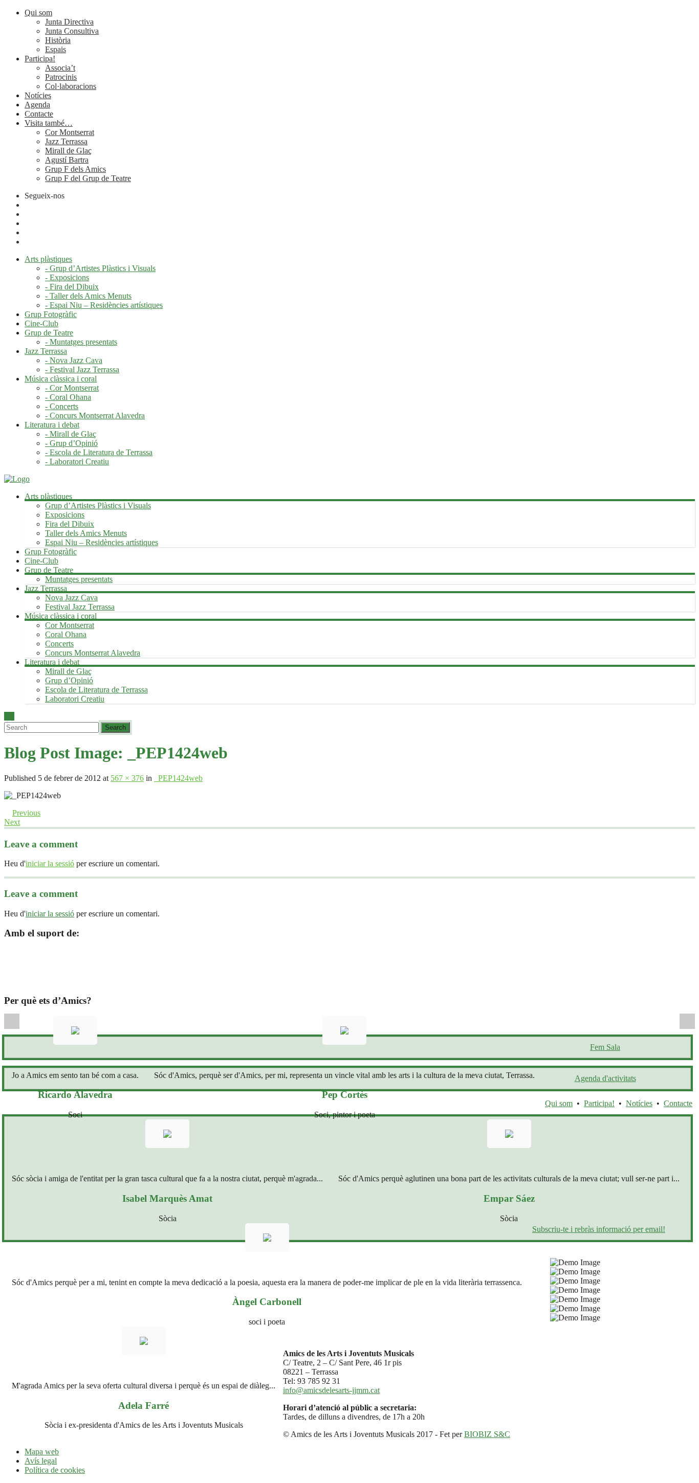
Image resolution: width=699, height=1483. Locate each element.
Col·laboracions (70, 86)
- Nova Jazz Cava (73, 360)
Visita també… (49, 123)
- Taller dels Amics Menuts (88, 295)
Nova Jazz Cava (71, 597)
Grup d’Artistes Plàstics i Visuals (98, 505)
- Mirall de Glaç (70, 434)
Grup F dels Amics (75, 169)
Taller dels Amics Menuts (86, 533)
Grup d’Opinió (69, 680)
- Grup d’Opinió (71, 443)
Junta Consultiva (72, 31)
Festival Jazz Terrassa (80, 606)
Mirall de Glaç (68, 150)
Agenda (37, 104)
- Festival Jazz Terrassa (82, 369)
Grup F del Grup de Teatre (88, 178)
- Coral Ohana (68, 397)
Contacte (39, 113)
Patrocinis (61, 77)
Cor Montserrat (69, 132)
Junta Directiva (69, 21)
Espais (55, 49)
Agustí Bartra (67, 159)
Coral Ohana (65, 634)
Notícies (38, 95)
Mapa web (42, 1451)
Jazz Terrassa (66, 141)
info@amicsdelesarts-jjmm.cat (331, 1390)
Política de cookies (55, 1470)
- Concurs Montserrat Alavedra (95, 415)
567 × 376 (127, 778)
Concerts (59, 643)
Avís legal (41, 1460)
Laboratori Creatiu (74, 698)
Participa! (40, 58)
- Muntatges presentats (81, 342)
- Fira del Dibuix (72, 286)
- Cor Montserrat (72, 388)
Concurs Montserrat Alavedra (92, 652)
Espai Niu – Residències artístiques (101, 542)
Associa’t (60, 67)
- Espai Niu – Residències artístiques (104, 305)
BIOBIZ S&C (487, 1434)
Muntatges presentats (79, 579)
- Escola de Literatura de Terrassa (98, 452)
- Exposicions (67, 277)
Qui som (38, 12)
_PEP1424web (178, 778)
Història (58, 40)
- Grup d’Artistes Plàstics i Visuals (100, 268)
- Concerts (61, 406)
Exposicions (64, 514)
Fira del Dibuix (69, 524)
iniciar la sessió (50, 863)
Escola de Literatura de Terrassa (96, 689)
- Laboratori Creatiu (77, 461)
